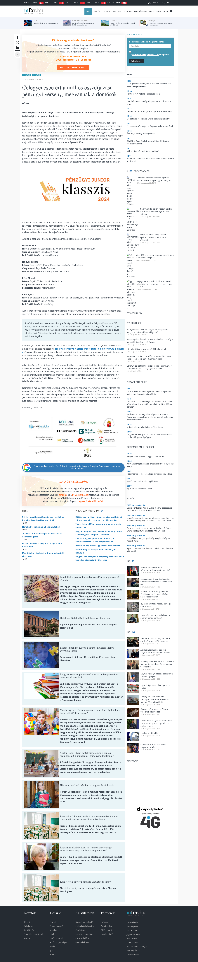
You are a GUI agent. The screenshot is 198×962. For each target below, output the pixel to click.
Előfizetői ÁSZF (133, 950)
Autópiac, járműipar (58, 942)
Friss (88, 11)
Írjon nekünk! (132, 922)
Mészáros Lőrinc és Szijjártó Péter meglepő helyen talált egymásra (155, 639)
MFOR (33, 11)
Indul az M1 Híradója (149, 733)
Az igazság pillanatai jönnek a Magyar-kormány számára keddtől (155, 651)
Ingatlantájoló (107, 934)
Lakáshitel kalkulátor (84, 934)
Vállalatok (28, 926)
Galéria (27, 938)
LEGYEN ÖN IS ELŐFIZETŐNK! (73, 481)
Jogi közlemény (133, 934)
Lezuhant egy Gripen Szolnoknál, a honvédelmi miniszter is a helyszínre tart (156, 582)
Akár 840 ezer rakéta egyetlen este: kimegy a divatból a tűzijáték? (155, 256)
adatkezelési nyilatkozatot (145, 54)
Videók (97, 11)
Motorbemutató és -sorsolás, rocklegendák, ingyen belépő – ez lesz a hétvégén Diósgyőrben (149, 357)
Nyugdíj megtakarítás (84, 922)
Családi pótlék (81, 930)
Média (52, 946)
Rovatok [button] (128, 11)
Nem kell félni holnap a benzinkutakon (41, 527)
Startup (53, 954)
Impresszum (132, 930)
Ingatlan (53, 930)
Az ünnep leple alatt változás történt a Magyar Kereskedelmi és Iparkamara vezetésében (157, 664)
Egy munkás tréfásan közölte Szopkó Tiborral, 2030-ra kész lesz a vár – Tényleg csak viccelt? (149, 367)
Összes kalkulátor (83, 942)
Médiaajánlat (132, 926)
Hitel (52, 934)
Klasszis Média (133, 942)
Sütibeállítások (133, 954)
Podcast (106, 11)
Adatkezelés (132, 938)
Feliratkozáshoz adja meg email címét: (146, 41)
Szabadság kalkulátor (84, 926)
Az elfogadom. (149, 54)
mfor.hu (104, 922)
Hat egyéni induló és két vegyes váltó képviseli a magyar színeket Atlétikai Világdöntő (147, 331)
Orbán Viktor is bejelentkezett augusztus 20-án (153, 746)
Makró (27, 922)
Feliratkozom (136, 61)
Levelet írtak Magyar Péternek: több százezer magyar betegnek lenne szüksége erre (156, 723)
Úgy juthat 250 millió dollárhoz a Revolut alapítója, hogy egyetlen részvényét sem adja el (155, 284)
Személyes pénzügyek (33, 934)
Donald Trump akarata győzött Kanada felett (97, 545)
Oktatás (26, 75)
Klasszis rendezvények (158, 11)
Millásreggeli (106, 930)
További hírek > (134, 313)
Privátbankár (106, 926)
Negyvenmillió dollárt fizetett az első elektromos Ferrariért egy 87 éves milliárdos (156, 212)
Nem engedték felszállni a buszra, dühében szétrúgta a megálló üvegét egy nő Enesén (150, 340)
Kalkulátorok (140, 11)
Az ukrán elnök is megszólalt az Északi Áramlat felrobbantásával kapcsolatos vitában (154, 594)
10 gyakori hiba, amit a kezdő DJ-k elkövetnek (146, 349)
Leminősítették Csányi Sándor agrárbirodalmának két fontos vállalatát (153, 237)
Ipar (51, 950)
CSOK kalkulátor (82, 938)
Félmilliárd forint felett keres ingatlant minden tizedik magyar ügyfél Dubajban (154, 179)
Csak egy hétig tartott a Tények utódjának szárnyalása (154, 710)
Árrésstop (117, 11)
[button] (149, 2)
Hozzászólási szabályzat (137, 946)
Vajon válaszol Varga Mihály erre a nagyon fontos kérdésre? (155, 616)
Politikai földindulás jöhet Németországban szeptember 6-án (155, 568)
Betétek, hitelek (56, 938)
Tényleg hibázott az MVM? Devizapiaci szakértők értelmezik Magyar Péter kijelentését (154, 699)
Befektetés (29, 930)
